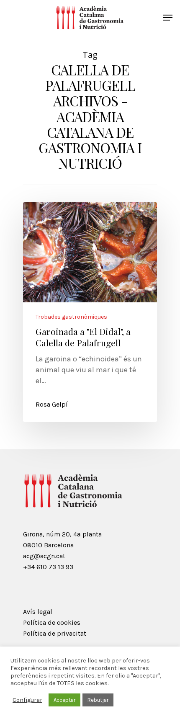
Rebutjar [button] (97, 700)
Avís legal (37, 612)
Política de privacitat (54, 633)
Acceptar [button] (64, 700)
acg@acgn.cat (44, 556)
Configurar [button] (27, 700)
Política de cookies (51, 622)
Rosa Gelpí (52, 404)
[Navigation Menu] (167, 17)
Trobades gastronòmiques (71, 317)
